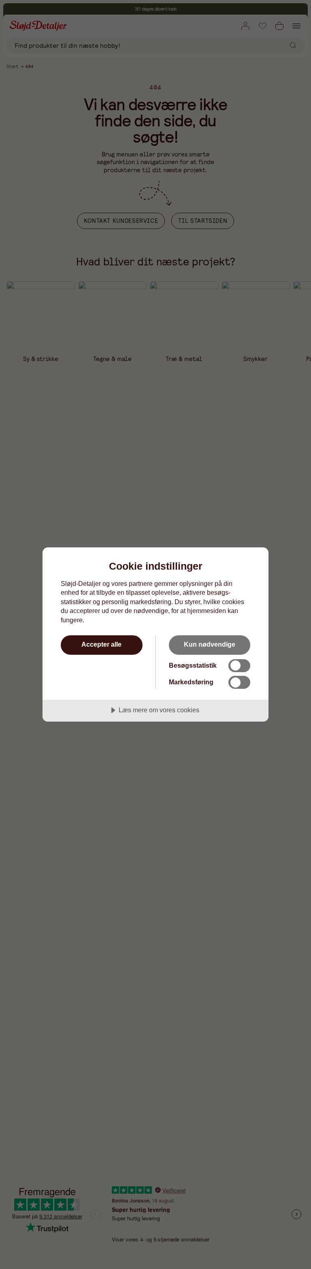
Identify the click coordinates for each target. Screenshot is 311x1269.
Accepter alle (101, 644)
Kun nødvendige (209, 644)
